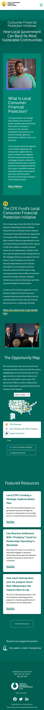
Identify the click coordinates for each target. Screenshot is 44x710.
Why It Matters (15, 186)
